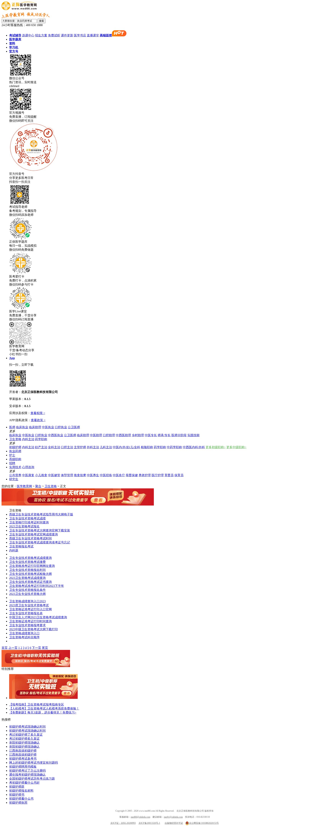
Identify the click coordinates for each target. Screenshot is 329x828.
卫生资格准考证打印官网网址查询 (32, 565)
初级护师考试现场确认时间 (27, 726)
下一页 (36, 647)
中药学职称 (174, 447)
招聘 (12, 463)
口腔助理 (109, 435)
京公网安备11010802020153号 (204, 823)
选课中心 (28, 35)
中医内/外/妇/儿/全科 (126, 447)
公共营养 (15, 475)
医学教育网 (24, 486)
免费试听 (54, 35)
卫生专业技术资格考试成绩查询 (30, 557)
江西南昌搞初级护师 (23, 750)
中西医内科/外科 (194, 447)
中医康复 (28, 475)
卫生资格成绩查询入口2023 (27, 601)
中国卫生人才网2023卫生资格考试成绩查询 (38, 617)
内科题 (13, 550)
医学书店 (80, 35)
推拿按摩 (80, 475)
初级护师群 (16, 786)
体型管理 (67, 475)
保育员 (179, 475)
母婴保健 (132, 475)
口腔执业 (61, 427)
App (12, 358)
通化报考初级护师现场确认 (27, 774)
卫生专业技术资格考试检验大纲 (30, 573)
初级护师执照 (18, 802)
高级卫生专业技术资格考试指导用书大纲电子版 (41, 514)
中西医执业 (55, 435)
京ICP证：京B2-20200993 (123, 823)
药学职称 (41, 439)
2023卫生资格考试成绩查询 (27, 577)
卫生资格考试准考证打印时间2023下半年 (36, 585)
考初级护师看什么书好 (24, 782)
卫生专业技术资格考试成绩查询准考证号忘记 (39, 542)
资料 (12, 43)
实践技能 (193, 435)
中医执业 (48, 427)
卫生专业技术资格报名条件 (27, 589)
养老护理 (145, 475)
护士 (12, 455)
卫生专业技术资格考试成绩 (27, 518)
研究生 (13, 479)
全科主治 (54, 447)
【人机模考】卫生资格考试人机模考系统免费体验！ (44, 708)
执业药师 (15, 451)
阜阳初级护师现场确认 (24, 742)
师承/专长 (164, 435)
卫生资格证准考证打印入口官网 (30, 609)
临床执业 (22, 427)
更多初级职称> (216, 447)
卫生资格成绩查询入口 (24, 633)
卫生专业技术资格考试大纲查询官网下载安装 (39, 530)
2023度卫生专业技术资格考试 (29, 605)
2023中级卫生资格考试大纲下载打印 (33, 629)
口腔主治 (67, 447)
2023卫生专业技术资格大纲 (27, 593)
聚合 (38, 486)
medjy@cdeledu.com (173, 817)
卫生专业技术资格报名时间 (27, 569)
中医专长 (151, 435)
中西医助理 (123, 435)
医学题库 (15, 39)
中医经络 (106, 475)
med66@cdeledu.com (140, 817)
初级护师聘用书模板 (23, 766)
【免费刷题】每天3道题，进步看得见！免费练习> (42, 712)
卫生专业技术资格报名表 (26, 613)
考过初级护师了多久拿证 (26, 734)
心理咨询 (28, 467)
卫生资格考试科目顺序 (24, 637)
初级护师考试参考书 (23, 758)
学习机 (13, 47)
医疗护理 (158, 475)
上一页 (13, 647)
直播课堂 (93, 35)
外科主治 (93, 447)
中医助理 (96, 435)
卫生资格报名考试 (21, 546)
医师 (12, 427)
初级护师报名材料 (21, 790)
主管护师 (80, 447)
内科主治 (28, 439)
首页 (5, 647)
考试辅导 (15, 35)
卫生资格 (15, 439)
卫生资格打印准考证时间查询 (29, 522)
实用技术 (15, 467)
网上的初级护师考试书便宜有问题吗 (33, 762)
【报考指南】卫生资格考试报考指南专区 (36, 704)
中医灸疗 (119, 475)
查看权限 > (37, 413)
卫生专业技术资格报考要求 (27, 625)
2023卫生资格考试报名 (24, 526)
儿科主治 (106, 447)
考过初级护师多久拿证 (24, 738)
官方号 (13, 51)
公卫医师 (74, 427)
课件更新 (67, 35)
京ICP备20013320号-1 (149, 823)
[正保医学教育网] (19, 9)
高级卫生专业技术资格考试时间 (30, 538)
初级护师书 (16, 794)
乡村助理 (138, 435)
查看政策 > (38, 420)
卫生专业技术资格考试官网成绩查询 (33, 534)
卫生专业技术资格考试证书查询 (30, 581)
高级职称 (15, 459)
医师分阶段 (179, 435)
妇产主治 (41, 447)
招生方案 (41, 35)
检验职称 (147, 447)
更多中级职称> (236, 447)
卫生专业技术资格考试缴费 (27, 561)
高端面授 (106, 35)
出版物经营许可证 (174, 823)
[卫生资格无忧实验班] (78, 504)
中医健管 (54, 475)
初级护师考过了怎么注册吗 (27, 770)
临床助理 (35, 427)
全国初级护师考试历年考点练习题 (32, 778)
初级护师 (15, 447)
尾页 (45, 647)
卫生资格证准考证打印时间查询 (30, 621)
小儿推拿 (41, 475)
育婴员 (169, 475)
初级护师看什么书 (21, 798)
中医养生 (93, 475)
